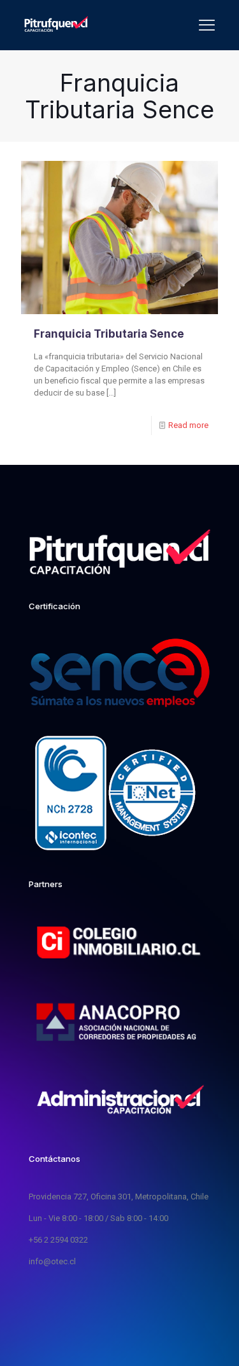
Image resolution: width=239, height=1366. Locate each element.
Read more (188, 425)
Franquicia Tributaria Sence (109, 334)
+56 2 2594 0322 (58, 1240)
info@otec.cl (52, 1261)
